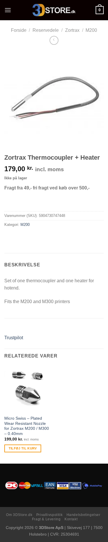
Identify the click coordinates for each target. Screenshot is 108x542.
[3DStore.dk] (54, 10)
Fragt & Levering (46, 519)
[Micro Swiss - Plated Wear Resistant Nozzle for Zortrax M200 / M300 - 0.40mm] (27, 388)
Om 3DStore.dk (19, 515)
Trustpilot (13, 337)
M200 (91, 30)
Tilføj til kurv (23, 448)
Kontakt (71, 519)
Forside (18, 30)
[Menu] (7, 10)
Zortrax (72, 30)
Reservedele (46, 30)
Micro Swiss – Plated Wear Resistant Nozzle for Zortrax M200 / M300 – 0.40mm (26, 426)
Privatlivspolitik (49, 515)
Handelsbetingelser (84, 515)
